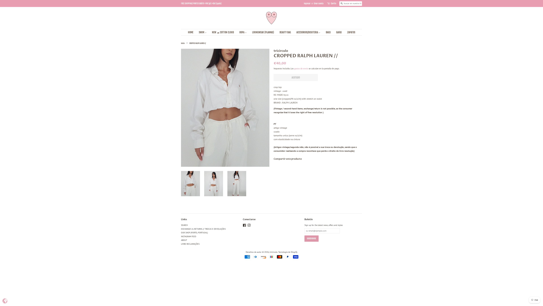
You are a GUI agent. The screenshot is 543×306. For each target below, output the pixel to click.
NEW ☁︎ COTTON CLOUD (223, 32)
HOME (190, 32)
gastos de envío (301, 68)
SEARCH (184, 225)
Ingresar (307, 3)
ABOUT (184, 240)
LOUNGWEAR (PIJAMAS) (263, 32)
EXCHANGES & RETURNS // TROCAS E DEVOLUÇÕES (203, 229)
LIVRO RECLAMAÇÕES (190, 244)
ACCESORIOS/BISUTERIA (307, 32)
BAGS (328, 32)
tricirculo (273, 252)
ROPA (242, 32)
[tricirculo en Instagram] (249, 226)
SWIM (202, 32)
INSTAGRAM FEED (188, 236)
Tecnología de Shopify (287, 252)
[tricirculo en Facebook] (244, 226)
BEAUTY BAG (285, 32)
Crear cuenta (318, 3)
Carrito (333, 3)
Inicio (183, 43)
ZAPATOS (351, 32)
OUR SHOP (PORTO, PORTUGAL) (194, 232)
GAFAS (339, 32)
